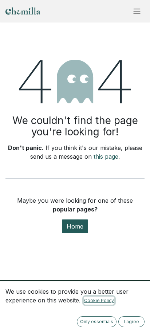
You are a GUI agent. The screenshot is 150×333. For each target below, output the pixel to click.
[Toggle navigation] (137, 11)
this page (106, 156)
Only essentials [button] (96, 321)
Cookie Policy (99, 300)
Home (75, 226)
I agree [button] (131, 321)
